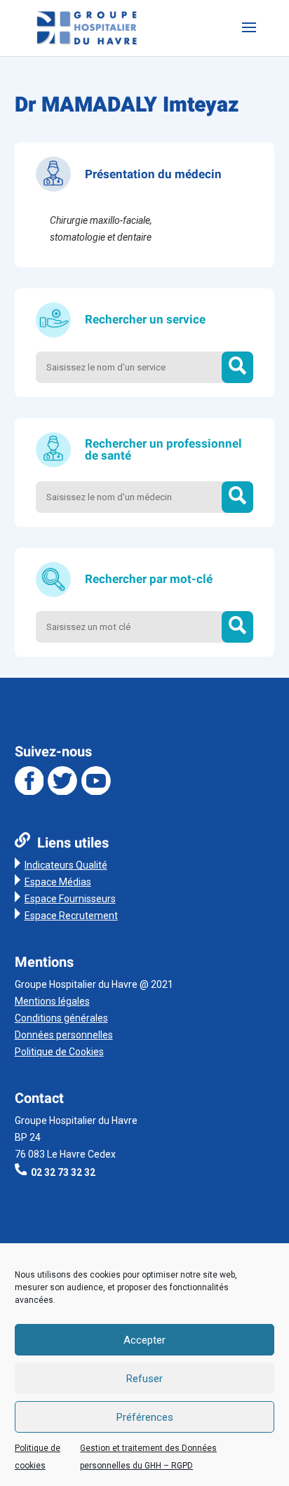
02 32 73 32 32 (63, 1171)
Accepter (144, 1340)
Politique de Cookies (59, 1051)
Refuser (144, 1378)
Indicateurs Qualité (66, 865)
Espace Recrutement (71, 915)
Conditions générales (61, 1018)
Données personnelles (64, 1034)
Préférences (144, 1417)
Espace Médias (58, 882)
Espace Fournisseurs (70, 898)
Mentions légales (52, 1001)
